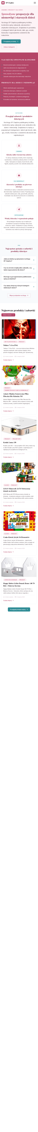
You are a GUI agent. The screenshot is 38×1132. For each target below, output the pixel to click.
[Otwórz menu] (35, 3)
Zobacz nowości (7, 315)
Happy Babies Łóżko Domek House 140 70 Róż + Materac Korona (19, 584)
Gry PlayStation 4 (10, 341)
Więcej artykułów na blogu (18, 295)
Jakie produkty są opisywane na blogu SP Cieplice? (17, 260)
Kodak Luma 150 (9, 442)
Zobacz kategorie (9, 47)
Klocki (6, 485)
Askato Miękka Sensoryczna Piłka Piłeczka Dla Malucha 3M (16, 395)
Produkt (22, 341)
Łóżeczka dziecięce (10, 580)
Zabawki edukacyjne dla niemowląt (16, 390)
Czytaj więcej (7, 360)
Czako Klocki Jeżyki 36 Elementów (16, 537)
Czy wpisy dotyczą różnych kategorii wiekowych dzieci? (16, 287)
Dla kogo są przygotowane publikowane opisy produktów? (17, 278)
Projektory (17, 439)
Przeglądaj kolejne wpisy (18, 609)
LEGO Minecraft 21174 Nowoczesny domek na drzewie (16, 489)
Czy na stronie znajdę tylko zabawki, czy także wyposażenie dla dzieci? (18, 269)
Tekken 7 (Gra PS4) (10, 345)
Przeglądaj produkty (10, 41)
